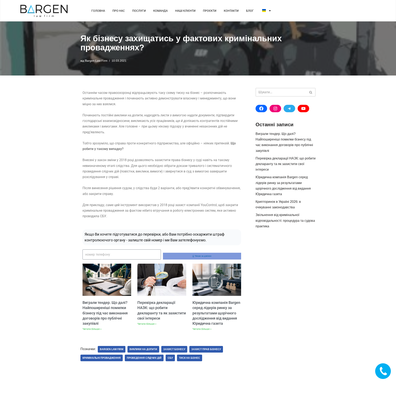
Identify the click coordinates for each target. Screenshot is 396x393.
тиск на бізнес (189, 357)
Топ (386, 383)
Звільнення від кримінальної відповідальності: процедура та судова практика (285, 220)
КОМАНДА (160, 10)
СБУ (170, 357)
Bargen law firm (111, 349)
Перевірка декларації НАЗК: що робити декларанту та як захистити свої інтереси (286, 164)
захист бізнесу (174, 349)
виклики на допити (143, 349)
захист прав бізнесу (206, 349)
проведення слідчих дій (144, 357)
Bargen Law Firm (96, 60)
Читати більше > (91, 329)
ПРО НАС (118, 10)
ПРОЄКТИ (209, 10)
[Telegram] (289, 108)
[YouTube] (303, 108)
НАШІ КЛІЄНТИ (185, 10)
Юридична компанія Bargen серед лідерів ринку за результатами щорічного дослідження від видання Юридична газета (216, 313)
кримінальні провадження (101, 357)
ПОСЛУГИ (139, 10)
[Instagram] (275, 108)
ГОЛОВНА (98, 10)
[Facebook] (261, 108)
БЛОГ (250, 10)
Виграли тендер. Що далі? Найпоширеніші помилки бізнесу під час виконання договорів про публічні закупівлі (105, 313)
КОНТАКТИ (231, 10)
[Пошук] (311, 92)
